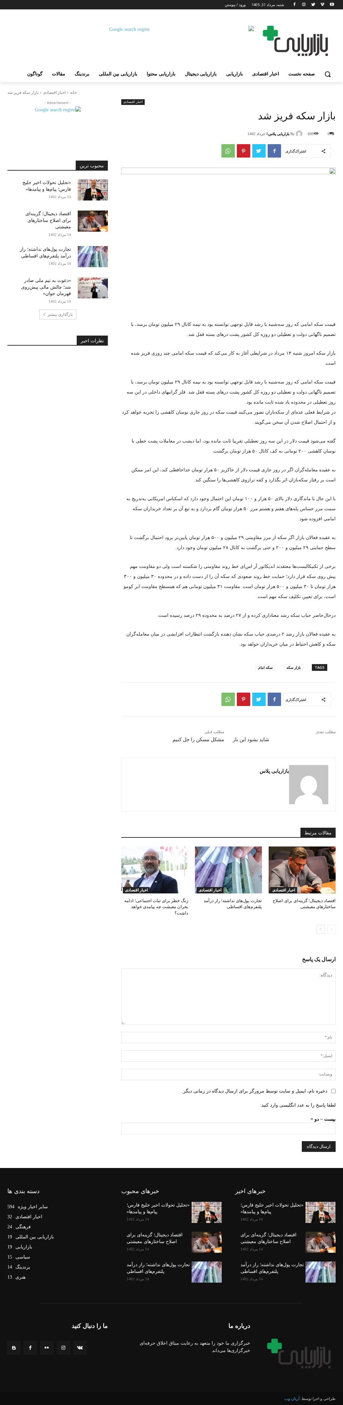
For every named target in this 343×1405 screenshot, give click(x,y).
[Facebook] (294, 5)
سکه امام (265, 667)
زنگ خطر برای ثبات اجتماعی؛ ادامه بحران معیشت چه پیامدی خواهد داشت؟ (156, 906)
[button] (328, 74)
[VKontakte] (79, 1347)
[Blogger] (13, 1347)
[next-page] (321, 929)
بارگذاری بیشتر (60, 314)
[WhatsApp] (228, 151)
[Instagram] (304, 5)
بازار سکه (293, 667)
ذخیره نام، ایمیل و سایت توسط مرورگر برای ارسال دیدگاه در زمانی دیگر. (254, 1091)
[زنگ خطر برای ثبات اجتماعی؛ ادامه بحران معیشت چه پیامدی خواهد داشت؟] (154, 869)
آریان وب (291, 1398)
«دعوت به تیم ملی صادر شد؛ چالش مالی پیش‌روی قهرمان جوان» (46, 287)
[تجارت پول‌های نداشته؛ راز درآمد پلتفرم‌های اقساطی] (228, 869)
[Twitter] (313, 5)
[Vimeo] (322, 5)
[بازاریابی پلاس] (300, 133)
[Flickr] (46, 1347)
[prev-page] (331, 929)
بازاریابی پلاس (278, 134)
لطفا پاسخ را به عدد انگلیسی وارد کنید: (298, 1105)
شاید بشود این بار (251, 740)
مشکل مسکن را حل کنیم (198, 740)
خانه (73, 92)
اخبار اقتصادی (54, 92)
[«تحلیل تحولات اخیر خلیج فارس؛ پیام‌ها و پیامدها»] (93, 189)
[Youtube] (332, 5)
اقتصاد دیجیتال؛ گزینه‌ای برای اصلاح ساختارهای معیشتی (48, 220)
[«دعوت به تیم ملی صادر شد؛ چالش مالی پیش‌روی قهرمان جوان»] (93, 287)
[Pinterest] (243, 151)
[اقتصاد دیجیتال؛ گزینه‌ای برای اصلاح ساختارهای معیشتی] (302, 869)
